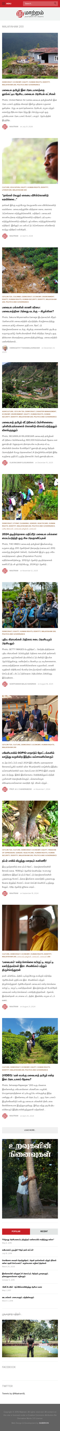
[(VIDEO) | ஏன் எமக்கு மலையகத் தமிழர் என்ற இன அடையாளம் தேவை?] (30, 1041)
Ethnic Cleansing (21, 523)
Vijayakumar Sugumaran (21, 463)
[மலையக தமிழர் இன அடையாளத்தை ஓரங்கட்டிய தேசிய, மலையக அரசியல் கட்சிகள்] (30, 56)
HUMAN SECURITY (29, 299)
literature (7, 190)
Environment (48, 297)
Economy (17, 82)
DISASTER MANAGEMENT (46, 411)
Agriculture (7, 411)
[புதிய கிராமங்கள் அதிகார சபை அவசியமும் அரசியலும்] (30, 605)
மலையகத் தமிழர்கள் (21, 529)
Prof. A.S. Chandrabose (20, 789)
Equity (25, 82)
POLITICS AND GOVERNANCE (28, 85)
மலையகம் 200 (45, 957)
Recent (44, 1231)
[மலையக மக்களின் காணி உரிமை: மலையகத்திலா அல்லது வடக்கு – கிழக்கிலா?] (30, 270)
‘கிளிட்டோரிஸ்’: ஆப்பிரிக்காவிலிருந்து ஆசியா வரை (22, 1287)
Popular (16, 1231)
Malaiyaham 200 (9, 85)
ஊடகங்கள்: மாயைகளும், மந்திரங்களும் (18, 1297)
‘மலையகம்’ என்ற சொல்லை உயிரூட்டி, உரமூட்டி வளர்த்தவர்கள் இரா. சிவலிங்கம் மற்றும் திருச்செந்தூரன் (28, 966)
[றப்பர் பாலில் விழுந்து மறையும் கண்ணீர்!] (30, 823)
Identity (46, 82)
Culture (5, 187)
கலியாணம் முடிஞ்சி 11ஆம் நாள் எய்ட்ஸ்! (17, 1250)
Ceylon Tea (7, 297)
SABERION (44, 1423)
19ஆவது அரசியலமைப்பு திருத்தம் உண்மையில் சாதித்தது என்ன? (28, 1239)
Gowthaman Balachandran (22, 684)
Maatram (13, 127)
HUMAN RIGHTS (35, 82)
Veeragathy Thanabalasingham (24, 348)
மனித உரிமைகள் (7, 529)
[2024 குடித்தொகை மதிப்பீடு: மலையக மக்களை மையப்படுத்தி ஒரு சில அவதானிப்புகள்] (30, 497)
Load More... (30, 1130)
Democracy (7, 82)
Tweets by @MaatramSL (13, 1393)
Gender (33, 523)
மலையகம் (32, 529)
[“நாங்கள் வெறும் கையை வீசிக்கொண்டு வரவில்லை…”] (30, 161)
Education (15, 187)
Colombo (17, 297)
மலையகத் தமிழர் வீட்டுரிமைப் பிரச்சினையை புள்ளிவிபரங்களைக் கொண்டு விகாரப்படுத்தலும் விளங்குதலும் (29, 426)
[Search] (55, 3)
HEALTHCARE (42, 523)
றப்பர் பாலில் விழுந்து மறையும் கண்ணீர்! (24, 861)
